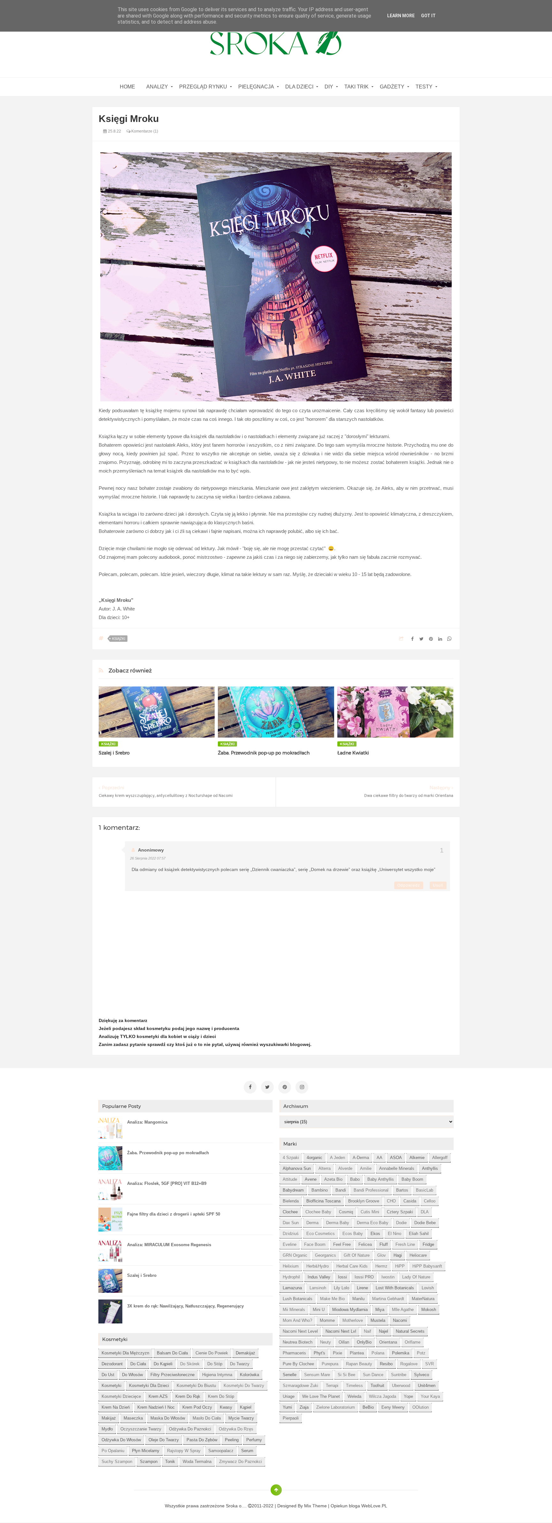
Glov (381, 1255)
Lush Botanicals (297, 1298)
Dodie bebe (425, 1222)
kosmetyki (111, 1385)
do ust (108, 1374)
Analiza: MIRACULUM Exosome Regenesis (169, 1244)
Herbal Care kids (352, 1266)
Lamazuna (292, 1287)
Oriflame (412, 1342)
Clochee (290, 1211)
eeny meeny (393, 1407)
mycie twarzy (241, 1418)
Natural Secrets (410, 1331)
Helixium (291, 1266)
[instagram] (301, 1087)
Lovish (428, 1287)
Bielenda (291, 1201)
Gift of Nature (357, 1255)
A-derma (361, 1157)
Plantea (357, 1353)
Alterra (324, 1168)
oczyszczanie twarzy (140, 1429)
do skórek (190, 1363)
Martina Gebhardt (388, 1298)
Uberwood (401, 1385)
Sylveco (421, 1374)
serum (247, 1450)
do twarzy (239, 1363)
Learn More (401, 15)
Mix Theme (315, 1505)
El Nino (394, 1233)
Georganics (325, 1255)
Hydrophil (291, 1277)
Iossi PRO (364, 1277)
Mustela (378, 1320)
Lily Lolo (341, 1287)
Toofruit (377, 1385)
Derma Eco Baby (372, 1222)
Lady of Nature (416, 1277)
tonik (170, 1461)
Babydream (293, 1190)
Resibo (386, 1363)
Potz (421, 1353)
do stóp (214, 1363)
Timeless (354, 1385)
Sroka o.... (237, 1505)
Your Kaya (430, 1396)
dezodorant (112, 1363)
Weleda (354, 1396)
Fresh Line (405, 1244)
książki (118, 638)
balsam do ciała (172, 1353)
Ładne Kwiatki (353, 753)
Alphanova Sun (297, 1168)
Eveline (289, 1244)
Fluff (383, 1244)
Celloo (429, 1201)
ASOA (396, 1157)
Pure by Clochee (298, 1363)
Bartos (402, 1190)
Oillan (344, 1342)
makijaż (109, 1418)
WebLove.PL (374, 1505)
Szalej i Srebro (114, 753)
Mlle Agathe (403, 1309)
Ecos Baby (352, 1233)
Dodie (401, 1222)
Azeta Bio (333, 1179)
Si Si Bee (346, 1374)
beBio (368, 1407)
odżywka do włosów (121, 1439)
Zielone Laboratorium (335, 1407)
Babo (355, 1179)
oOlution (420, 1407)
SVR (429, 1363)
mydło (107, 1429)
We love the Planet (321, 1396)
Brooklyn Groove (363, 1201)
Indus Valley (319, 1277)
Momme (327, 1320)
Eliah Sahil (419, 1233)
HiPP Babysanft (427, 1266)
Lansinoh (318, 1287)
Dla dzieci (299, 86)
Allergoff (440, 1157)
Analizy (157, 86)
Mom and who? (297, 1320)
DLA (425, 1211)
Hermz (381, 1266)
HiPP (400, 1266)
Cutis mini (370, 1211)
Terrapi (332, 1385)
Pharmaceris (294, 1353)
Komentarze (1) (144, 131)
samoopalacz (221, 1450)
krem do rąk (187, 1396)
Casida (409, 1201)
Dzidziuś (291, 1233)
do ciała (138, 1363)
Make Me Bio (332, 1298)
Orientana (388, 1342)
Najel (383, 1331)
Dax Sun (291, 1222)
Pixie (337, 1353)
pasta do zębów (202, 1439)
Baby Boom (412, 1179)
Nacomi (400, 1320)
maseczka (133, 1418)
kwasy (226, 1407)
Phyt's (319, 1353)
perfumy (254, 1439)
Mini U (319, 1309)
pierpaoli (291, 1418)
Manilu (358, 1298)
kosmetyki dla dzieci (149, 1385)
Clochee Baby (318, 1211)
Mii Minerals (294, 1309)
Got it (428, 15)
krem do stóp (221, 1396)
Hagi (398, 1255)
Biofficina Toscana (323, 1201)
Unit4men (426, 1385)
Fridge (428, 1244)
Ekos (375, 1233)
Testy (424, 86)
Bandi (340, 1190)
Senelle (289, 1374)
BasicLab (424, 1190)
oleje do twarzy (164, 1439)
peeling (232, 1439)
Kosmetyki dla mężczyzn (125, 1353)
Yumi (287, 1407)
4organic (314, 1157)
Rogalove (409, 1363)
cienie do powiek (211, 1353)
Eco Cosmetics (320, 1233)
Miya (379, 1309)
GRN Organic (295, 1255)
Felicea (365, 1244)
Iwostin (388, 1277)
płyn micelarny (145, 1450)
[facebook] (250, 1087)
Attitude (290, 1179)
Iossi (342, 1277)
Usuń (438, 885)
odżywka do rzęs (236, 1429)
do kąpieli (163, 1363)
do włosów (132, 1374)
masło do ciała (207, 1418)
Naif (367, 1331)
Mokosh (428, 1309)
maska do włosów (167, 1418)
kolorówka (249, 1374)
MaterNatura (423, 1298)
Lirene (362, 1287)
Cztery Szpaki (400, 1211)
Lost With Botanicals (395, 1287)
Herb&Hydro (317, 1266)
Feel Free (342, 1244)
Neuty (325, 1342)
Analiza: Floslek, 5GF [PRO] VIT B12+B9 (166, 1183)
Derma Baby (337, 1222)
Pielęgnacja (256, 86)
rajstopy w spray (184, 1450)
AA (379, 1157)
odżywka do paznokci (190, 1429)
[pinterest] (284, 1087)
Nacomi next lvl (341, 1331)
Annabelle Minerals (396, 1168)
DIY (329, 86)
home (127, 86)
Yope (408, 1396)
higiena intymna (217, 1374)
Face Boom (315, 1244)
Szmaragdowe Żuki (300, 1385)
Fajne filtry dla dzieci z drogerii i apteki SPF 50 (173, 1214)
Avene (311, 1179)
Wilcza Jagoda (382, 1396)
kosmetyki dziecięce (121, 1396)
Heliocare (418, 1255)
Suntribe (398, 1374)
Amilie (366, 1168)
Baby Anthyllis (380, 1179)
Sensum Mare (317, 1374)
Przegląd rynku (203, 86)
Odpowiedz (408, 885)
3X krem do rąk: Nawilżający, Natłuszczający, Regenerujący (185, 1306)
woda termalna (197, 1461)
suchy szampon (117, 1461)
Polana (378, 1353)
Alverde (345, 1168)
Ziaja (304, 1407)
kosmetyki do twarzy (244, 1385)
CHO (391, 1201)
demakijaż (245, 1353)
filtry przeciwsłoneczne (172, 1374)
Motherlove (352, 1320)
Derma (312, 1222)
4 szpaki (291, 1157)
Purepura (330, 1363)
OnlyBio (364, 1342)
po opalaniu (113, 1450)
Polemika (400, 1353)
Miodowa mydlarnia (350, 1309)
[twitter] (267, 1087)
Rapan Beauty (359, 1363)
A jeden (337, 1157)
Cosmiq (346, 1211)
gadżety (392, 86)
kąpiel (245, 1407)
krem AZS (158, 1396)
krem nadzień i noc (156, 1407)
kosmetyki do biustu (196, 1385)
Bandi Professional (371, 1190)
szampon (148, 1461)
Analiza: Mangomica (147, 1122)
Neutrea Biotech (297, 1342)
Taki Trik (356, 86)
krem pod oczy (197, 1407)
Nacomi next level (300, 1331)
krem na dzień (116, 1407)
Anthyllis (430, 1168)
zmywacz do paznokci (240, 1461)
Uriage (289, 1396)
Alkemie (417, 1157)
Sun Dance (373, 1374)
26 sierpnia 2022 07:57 (147, 858)
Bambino (319, 1190)
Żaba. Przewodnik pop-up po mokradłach (264, 753)
